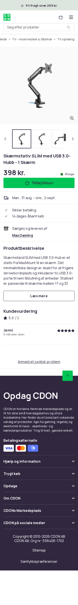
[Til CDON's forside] (7, 17)
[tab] (21, 138)
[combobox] (39, 27)
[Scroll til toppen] (67, 376)
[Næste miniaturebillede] (73, 139)
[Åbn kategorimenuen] (71, 17)
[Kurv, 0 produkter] (60, 17)
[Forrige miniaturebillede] (5, 139)
